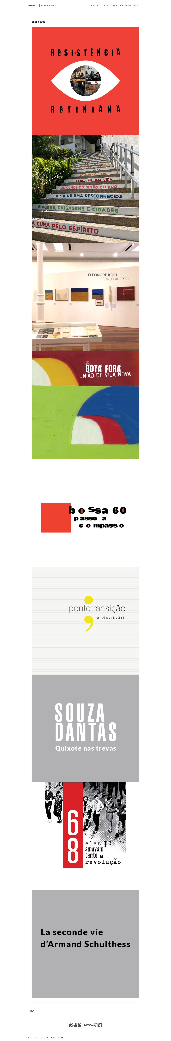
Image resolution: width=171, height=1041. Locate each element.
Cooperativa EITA (58, 1038)
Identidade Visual (125, 5)
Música (99, 5)
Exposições (114, 5)
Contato (136, 5)
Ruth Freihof (33, 6)
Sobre (93, 5)
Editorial (106, 5)
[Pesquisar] (142, 5)
